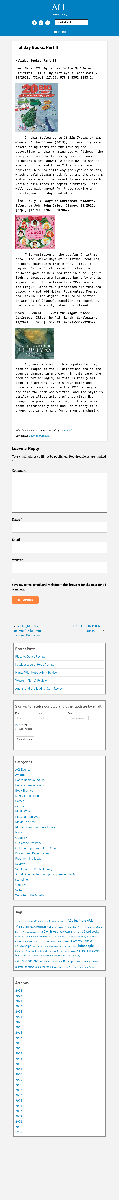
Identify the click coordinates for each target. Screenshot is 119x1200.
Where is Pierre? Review (31, 681)
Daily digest (24, 725)
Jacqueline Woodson (25, 951)
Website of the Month (29, 895)
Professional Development (32, 853)
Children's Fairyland (23, 941)
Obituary (21, 838)
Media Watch (23, 811)
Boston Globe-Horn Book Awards (32, 936)
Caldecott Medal (59, 936)
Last (40, 713)
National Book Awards (28, 955)
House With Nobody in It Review (36, 673)
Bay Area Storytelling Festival (31, 932)
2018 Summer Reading (24, 921)
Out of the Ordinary (39, 435)
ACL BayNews (62, 921)
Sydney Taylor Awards (86, 967)
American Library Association (75, 927)
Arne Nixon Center (95, 927)
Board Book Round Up (29, 780)
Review (20, 864)
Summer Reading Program (65, 967)
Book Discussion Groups (31, 785)
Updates (20, 885)
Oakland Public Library (69, 955)
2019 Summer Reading (45, 920)
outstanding (27, 961)
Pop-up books (72, 961)
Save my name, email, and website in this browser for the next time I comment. (59, 587)
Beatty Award (64, 931)
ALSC (50, 926)
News (18, 832)
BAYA (17, 932)
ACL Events (22, 769)
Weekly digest (25, 729)
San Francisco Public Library (33, 869)
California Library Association (83, 936)
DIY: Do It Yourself (27, 796)
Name (17, 519)
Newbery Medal (50, 955)
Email (17, 539)
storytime (21, 880)
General (20, 806)
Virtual (19, 890)
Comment (18, 470)
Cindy (35, 941)
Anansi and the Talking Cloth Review (39, 689)
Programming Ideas (28, 859)
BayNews (50, 931)
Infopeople (86, 946)
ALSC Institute (59, 927)
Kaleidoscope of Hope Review (34, 665)
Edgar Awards (37, 946)
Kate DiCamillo (41, 951)
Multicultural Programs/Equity (36, 827)
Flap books (72, 946)
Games (19, 801)
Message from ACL (27, 817)
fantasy (64, 946)
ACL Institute (77, 920)
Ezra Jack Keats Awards (52, 946)
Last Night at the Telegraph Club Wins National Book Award (28, 630)
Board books (91, 931)
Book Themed (24, 790)
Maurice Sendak (70, 951)
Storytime (29, 966)
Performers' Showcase (50, 961)
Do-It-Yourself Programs (60, 941)
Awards (20, 775)
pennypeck (67, 430)
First (18, 713)
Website (17, 560)
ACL (59, 7)
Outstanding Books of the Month (37, 848)
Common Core (43, 941)
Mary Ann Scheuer (56, 951)
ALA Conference (38, 926)
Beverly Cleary (77, 932)
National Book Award (88, 950)
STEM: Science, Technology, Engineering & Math (46, 874)
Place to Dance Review (30, 656)
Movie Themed (25, 822)
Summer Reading (44, 966)
